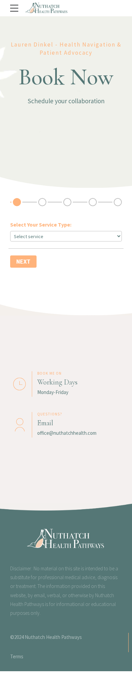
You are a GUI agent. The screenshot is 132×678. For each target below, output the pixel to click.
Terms (16, 656)
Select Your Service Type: (40, 224)
